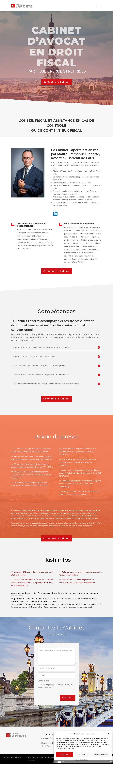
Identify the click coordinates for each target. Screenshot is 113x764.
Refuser (82, 754)
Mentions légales (35, 757)
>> (12, 472)
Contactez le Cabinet (56, 82)
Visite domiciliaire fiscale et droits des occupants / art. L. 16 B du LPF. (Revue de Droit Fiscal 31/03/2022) (80, 484)
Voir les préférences (100, 754)
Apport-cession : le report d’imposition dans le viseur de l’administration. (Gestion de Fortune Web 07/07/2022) (80, 473)
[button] (108, 734)
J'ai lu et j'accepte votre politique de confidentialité (55, 686)
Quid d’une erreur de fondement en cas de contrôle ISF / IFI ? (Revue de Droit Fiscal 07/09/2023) (77, 462)
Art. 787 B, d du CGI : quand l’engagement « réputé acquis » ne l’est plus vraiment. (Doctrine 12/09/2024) (31, 475)
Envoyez (67, 698)
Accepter (64, 754)
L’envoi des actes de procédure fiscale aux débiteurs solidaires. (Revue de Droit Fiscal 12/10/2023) (77, 451)
